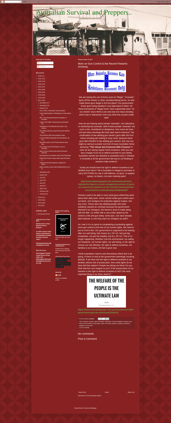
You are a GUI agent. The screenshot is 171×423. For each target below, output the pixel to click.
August (42, 175)
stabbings (81, 325)
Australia (101, 321)
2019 (40, 95)
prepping (119, 323)
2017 (40, 100)
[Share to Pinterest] (108, 319)
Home (107, 392)
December (43, 103)
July (41, 177)
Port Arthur (108, 323)
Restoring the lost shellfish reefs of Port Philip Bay (55, 155)
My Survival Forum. (44, 214)
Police (102, 323)
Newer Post (82, 392)
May (41, 183)
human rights (96, 323)
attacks (96, 321)
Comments (42, 66)
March (42, 188)
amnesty (85, 321)
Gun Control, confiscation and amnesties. (52, 110)
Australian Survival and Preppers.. (84, 12)
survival (87, 325)
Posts (41, 63)
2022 (40, 87)
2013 (40, 205)
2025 (40, 79)
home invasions (87, 323)
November (43, 105)
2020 (40, 92)
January (42, 194)
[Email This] (99, 319)
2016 (40, 197)
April (41, 186)
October (42, 108)
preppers (114, 323)
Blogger (94, 408)
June (41, 180)
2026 (40, 76)
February (43, 191)
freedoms (126, 321)
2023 (40, 84)
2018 (40, 98)
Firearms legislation (117, 321)
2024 (40, 81)
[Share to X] (103, 319)
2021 (40, 89)
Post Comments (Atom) (94, 395)
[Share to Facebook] (106, 319)
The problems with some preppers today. (52, 135)
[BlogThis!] (101, 319)
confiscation (108, 321)
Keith (59, 275)
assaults (91, 321)
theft (91, 325)
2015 (40, 200)
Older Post (131, 392)
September (43, 172)
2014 (40, 203)
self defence (126, 323)
